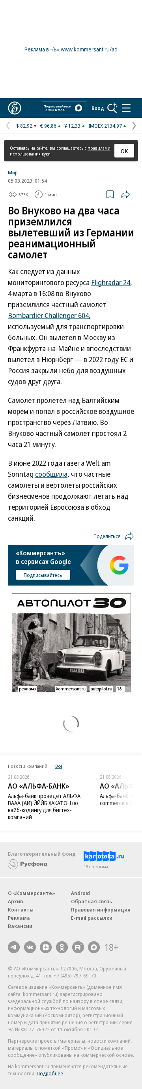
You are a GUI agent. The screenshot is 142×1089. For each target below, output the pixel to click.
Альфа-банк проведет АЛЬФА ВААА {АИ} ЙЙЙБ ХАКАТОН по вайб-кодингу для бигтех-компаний (44, 806)
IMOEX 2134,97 (105, 125)
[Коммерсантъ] (14, 108)
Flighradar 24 (110, 282)
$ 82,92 (24, 125)
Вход (98, 108)
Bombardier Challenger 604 (48, 315)
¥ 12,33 (72, 125)
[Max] (94, 947)
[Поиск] (112, 108)
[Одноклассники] (62, 947)
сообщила (51, 474)
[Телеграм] (14, 947)
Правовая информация (101, 909)
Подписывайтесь (43, 574)
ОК (124, 151)
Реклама (19, 917)
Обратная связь (91, 901)
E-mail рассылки (91, 917)
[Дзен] (46, 947)
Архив (15, 901)
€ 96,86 (48, 125)
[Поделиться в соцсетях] (125, 194)
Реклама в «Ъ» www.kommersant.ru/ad (71, 49)
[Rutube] (78, 947)
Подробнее (50, 1073)
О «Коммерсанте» (31, 893)
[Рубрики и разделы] (126, 108)
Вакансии (20, 926)
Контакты (21, 909)
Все (58, 766)
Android (80, 893)
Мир (13, 172)
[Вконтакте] (30, 947)
